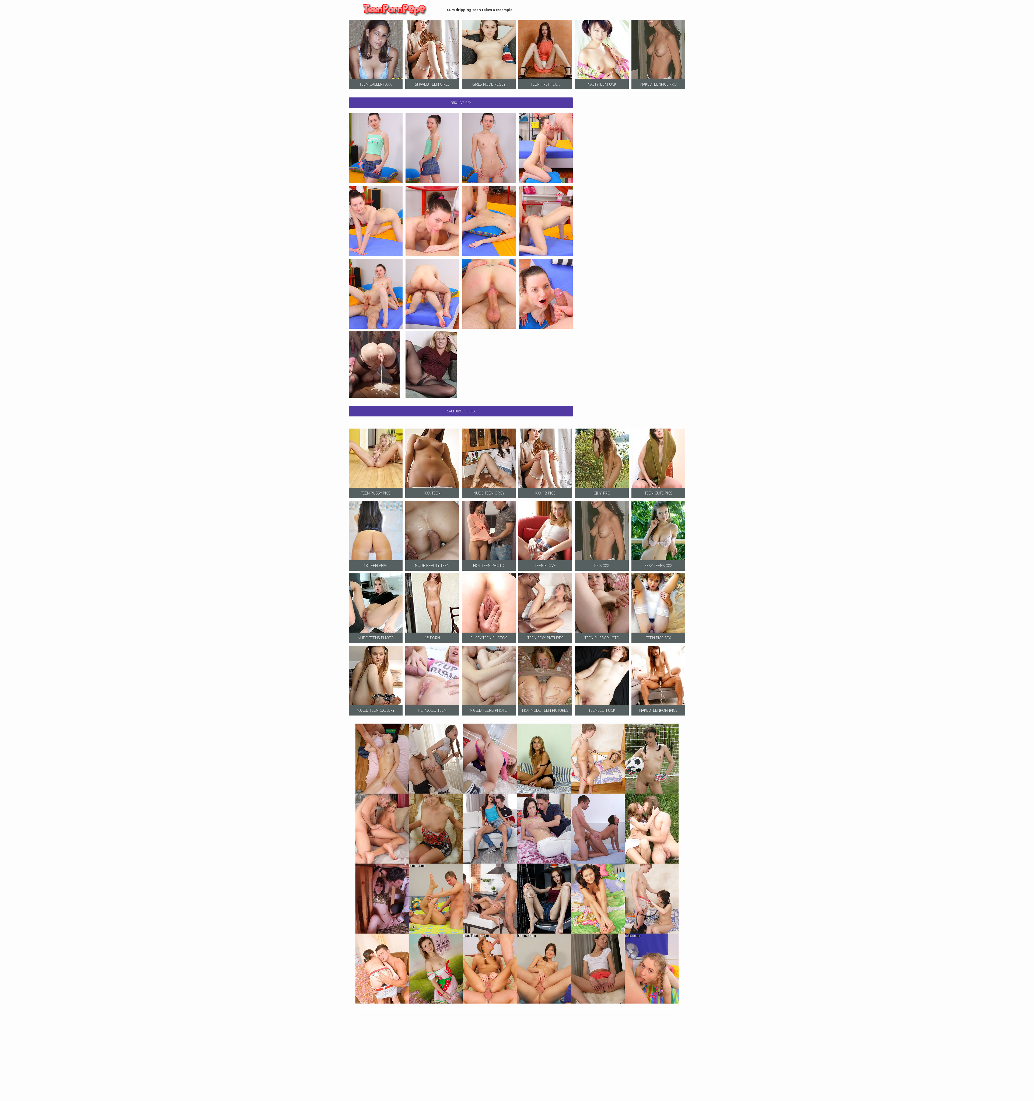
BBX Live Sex (461, 102)
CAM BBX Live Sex (461, 411)
